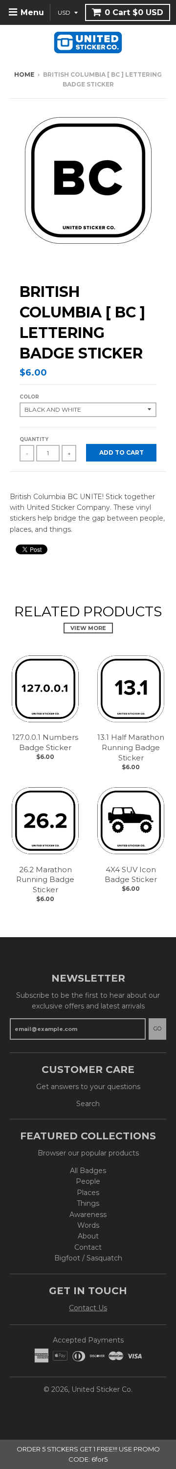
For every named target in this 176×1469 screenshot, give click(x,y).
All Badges (88, 1170)
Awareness (88, 1214)
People (88, 1181)
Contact (88, 1247)
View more (88, 628)
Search (88, 1103)
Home (24, 74)
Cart (134, 12)
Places (88, 1192)
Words (88, 1225)
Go (157, 1028)
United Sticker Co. (101, 1389)
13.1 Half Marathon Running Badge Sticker (130, 747)
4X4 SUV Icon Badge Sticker (131, 874)
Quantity (34, 439)
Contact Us (88, 1307)
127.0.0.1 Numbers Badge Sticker (45, 742)
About (88, 1236)
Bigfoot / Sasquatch (88, 1258)
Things (88, 1203)
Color (29, 397)
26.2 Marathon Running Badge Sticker (45, 880)
